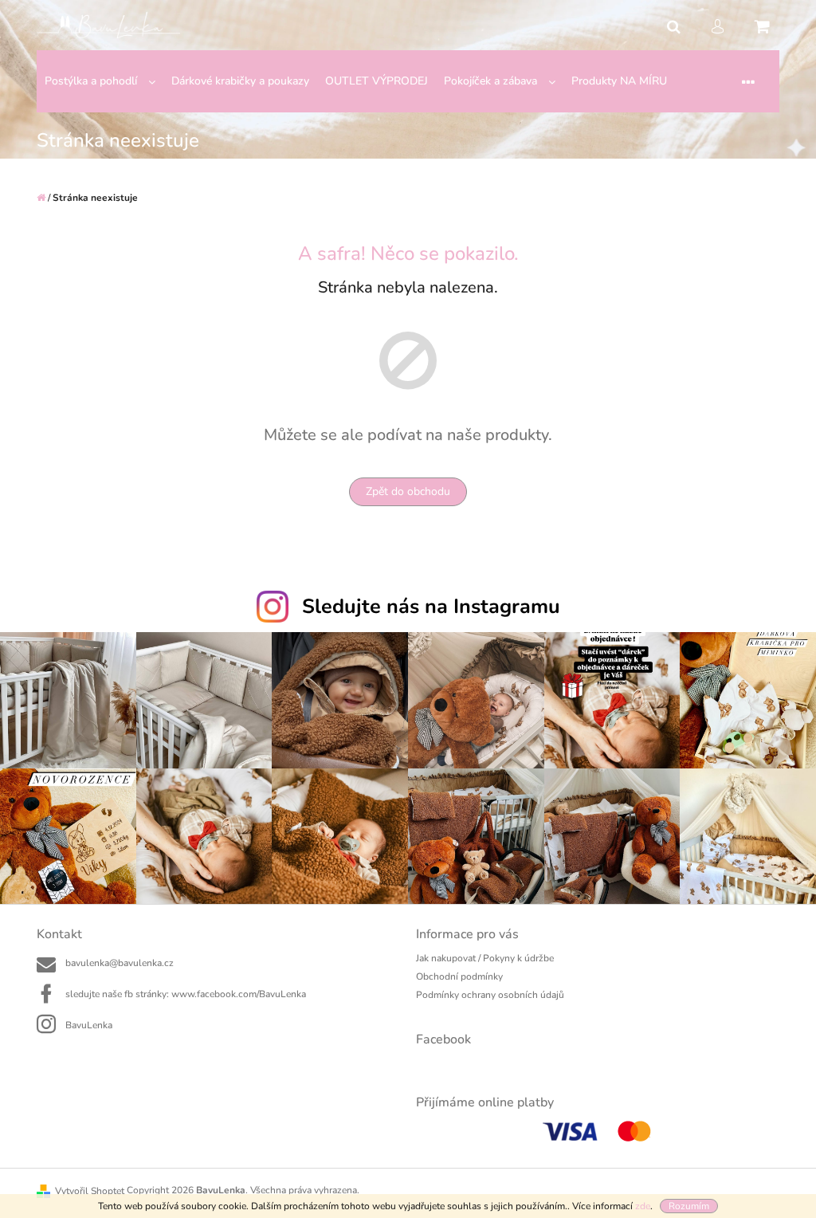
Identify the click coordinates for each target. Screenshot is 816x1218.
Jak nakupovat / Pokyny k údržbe (485, 958)
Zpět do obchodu (408, 491)
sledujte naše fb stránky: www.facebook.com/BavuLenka (185, 994)
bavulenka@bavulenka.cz (119, 963)
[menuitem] (100, 81)
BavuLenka (88, 1025)
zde (642, 1206)
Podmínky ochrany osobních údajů (490, 994)
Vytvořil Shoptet (89, 1191)
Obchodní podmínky (459, 976)
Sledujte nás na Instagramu (431, 606)
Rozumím (689, 1206)
